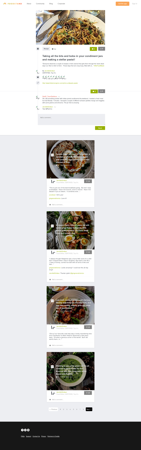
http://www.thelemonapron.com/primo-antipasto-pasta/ (60, 83)
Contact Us (36, 436)
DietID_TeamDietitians (51, 96)
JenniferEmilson (49, 71)
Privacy (43, 436)
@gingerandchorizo (77, 273)
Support (28, 436)
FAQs (23, 436)
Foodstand (12, 3)
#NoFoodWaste (99, 66)
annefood (52, 195)
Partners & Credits (53, 436)
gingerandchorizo (55, 198)
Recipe (46, 48)
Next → (89, 409)
